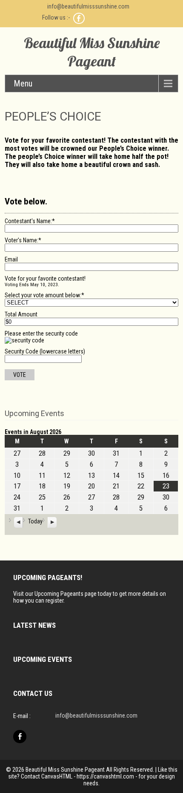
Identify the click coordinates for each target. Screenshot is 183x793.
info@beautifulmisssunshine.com (88, 6)
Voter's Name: (23, 240)
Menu (23, 83)
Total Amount (21, 314)
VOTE (19, 374)
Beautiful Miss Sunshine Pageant (92, 52)
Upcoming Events (34, 413)
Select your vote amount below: (44, 295)
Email (11, 259)
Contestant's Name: (30, 221)
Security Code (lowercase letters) (45, 351)
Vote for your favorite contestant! (45, 278)
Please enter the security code (41, 333)
